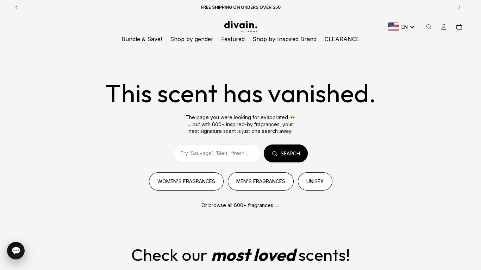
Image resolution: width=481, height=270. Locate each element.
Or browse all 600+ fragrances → (240, 205)
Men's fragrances (260, 181)
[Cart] (459, 26)
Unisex (315, 181)
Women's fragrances (186, 181)
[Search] (429, 26)
